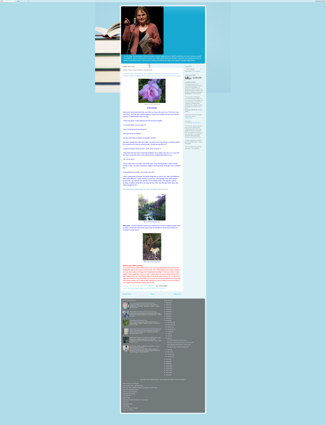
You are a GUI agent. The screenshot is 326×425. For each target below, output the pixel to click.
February (170, 354)
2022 (167, 311)
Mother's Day (155, 288)
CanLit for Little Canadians (130, 391)
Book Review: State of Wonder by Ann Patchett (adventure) (145, 329)
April (168, 349)
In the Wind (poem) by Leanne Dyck (177, 340)
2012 (167, 370)
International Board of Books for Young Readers (135, 400)
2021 (167, 314)
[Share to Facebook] (165, 286)
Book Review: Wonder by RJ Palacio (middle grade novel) (145, 337)
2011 (167, 372)
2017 (167, 359)
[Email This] (160, 286)
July (168, 333)
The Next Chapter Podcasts (130, 408)
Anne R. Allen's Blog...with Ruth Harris (133, 385)
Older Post (177, 294)
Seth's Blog (126, 406)
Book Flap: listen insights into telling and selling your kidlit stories (140, 387)
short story (162, 288)
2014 (167, 366)
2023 (167, 309)
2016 (167, 361)
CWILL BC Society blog (129, 393)
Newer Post (127, 294)
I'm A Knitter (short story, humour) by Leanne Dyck (143, 311)
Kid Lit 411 (125, 402)
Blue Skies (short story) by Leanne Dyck (178, 347)
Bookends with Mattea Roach (130, 389)
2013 (167, 368)
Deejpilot (171, 379)
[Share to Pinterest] (166, 286)
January (169, 356)
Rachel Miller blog (127, 404)
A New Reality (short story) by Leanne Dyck (178, 344)
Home (152, 294)
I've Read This (126, 395)
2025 (167, 305)
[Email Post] (157, 285)
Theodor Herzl (196, 122)
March (169, 352)
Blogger (183, 379)
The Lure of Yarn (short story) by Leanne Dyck (142, 303)
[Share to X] (163, 286)
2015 (167, 363)
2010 (167, 375)
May (168, 338)
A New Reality (130, 288)
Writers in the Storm (128, 410)
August (169, 331)
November (170, 324)
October (169, 327)
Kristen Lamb (188, 118)
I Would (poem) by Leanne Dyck (138, 320)
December (170, 322)
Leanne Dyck (147, 288)
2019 (167, 318)
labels (141, 288)
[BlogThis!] (161, 286)
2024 (167, 307)
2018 (167, 320)
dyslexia (137, 288)
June (168, 336)
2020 (167, 316)
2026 (167, 302)
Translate (197, 71)
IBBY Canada (126, 397)
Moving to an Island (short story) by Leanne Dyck (180, 342)
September (170, 329)
